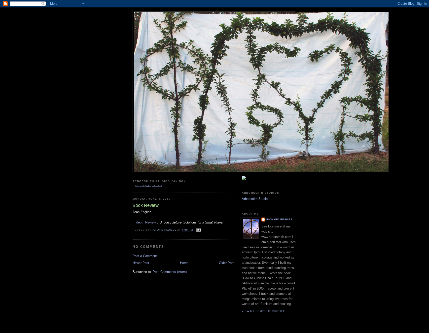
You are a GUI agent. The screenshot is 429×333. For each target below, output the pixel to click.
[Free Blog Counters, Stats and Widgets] (244, 179)
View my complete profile (263, 311)
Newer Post (141, 263)
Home (184, 263)
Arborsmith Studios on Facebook (148, 186)
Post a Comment (145, 256)
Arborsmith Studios (255, 199)
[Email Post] (198, 230)
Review (144, 222)
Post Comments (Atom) (170, 272)
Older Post (226, 263)
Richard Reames (279, 219)
